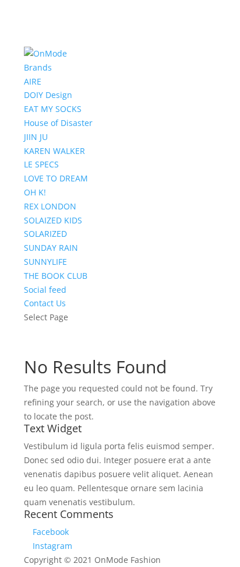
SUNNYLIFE (45, 261)
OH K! (35, 192)
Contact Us (45, 303)
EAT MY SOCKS (53, 108)
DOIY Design (48, 94)
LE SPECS (41, 164)
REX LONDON (50, 206)
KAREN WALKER (54, 150)
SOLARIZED (45, 233)
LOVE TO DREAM (56, 178)
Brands (38, 67)
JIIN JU (36, 136)
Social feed (45, 289)
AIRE (32, 81)
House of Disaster (58, 122)
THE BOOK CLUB (55, 275)
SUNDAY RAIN (51, 247)
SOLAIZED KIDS (53, 220)
